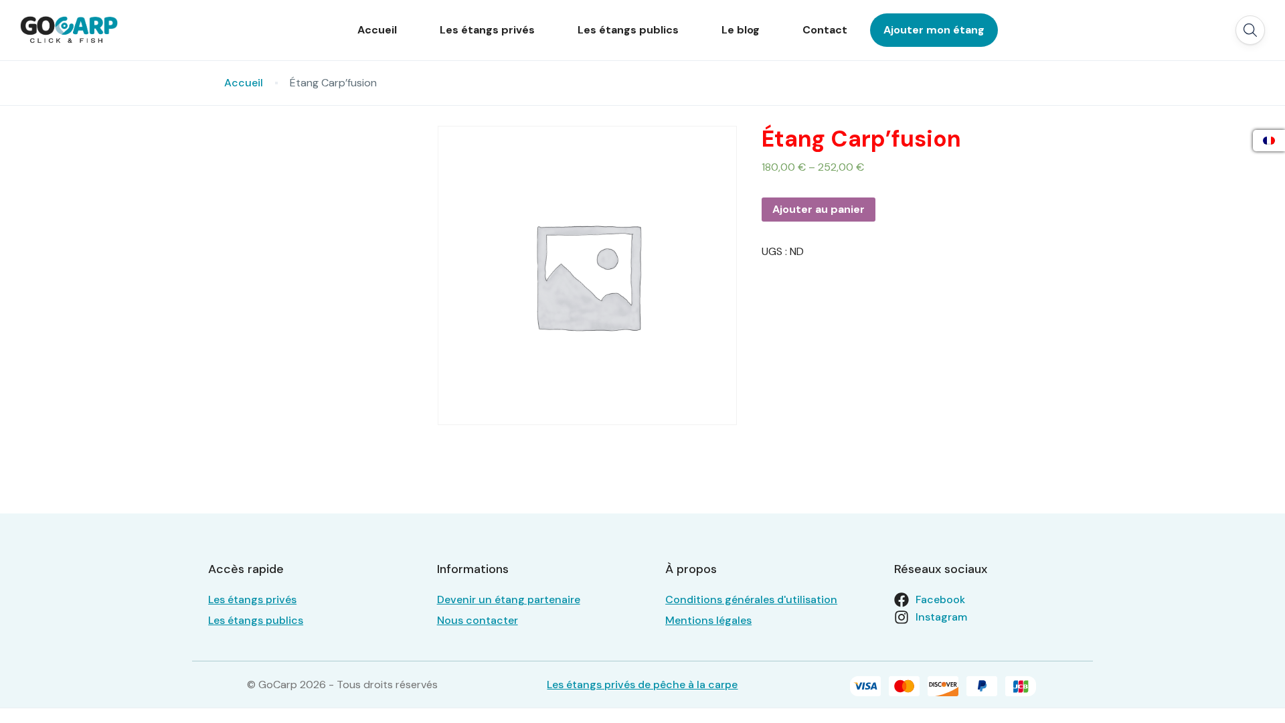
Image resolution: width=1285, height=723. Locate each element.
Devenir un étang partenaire (508, 599)
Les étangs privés (487, 30)
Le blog (740, 30)
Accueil (377, 30)
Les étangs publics (628, 30)
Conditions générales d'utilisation (751, 599)
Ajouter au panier (818, 209)
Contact (824, 30)
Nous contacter (477, 620)
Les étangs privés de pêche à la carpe (642, 684)
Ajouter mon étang (933, 30)
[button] (1250, 30)
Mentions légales (708, 620)
